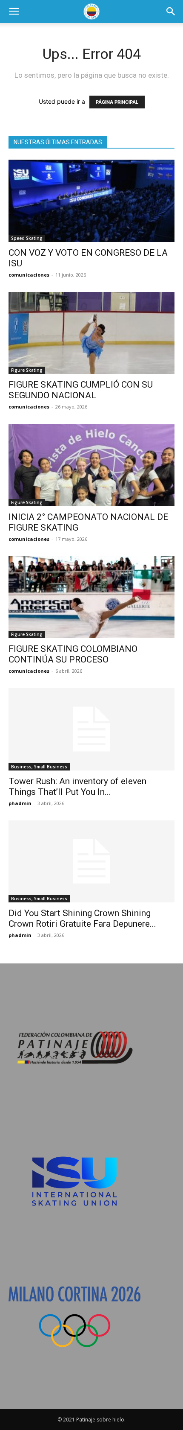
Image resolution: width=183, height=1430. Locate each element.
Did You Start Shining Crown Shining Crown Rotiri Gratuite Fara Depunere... (82, 918)
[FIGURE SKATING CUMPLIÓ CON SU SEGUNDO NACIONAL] (91, 333)
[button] (13, 11)
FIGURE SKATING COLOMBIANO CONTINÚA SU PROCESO (73, 654)
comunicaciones (29, 274)
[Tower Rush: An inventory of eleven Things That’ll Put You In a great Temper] (91, 729)
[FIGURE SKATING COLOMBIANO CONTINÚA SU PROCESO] (91, 597)
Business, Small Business (39, 767)
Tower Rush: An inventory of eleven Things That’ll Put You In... (77, 786)
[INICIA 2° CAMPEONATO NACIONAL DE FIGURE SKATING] (91, 465)
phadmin (20, 803)
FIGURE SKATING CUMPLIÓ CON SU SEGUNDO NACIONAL (81, 389)
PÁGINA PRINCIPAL (117, 102)
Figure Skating (27, 370)
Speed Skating (27, 238)
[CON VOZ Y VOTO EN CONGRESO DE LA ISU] (91, 201)
